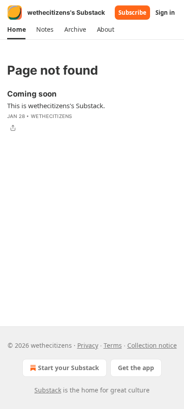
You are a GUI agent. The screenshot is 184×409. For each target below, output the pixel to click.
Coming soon (32, 93)
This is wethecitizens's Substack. (56, 105)
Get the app (136, 367)
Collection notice (152, 345)
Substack (47, 390)
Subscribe (132, 12)
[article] (92, 111)
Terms (113, 345)
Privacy (87, 345)
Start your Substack (68, 367)
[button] (16, 29)
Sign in (165, 12)
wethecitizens (51, 116)
